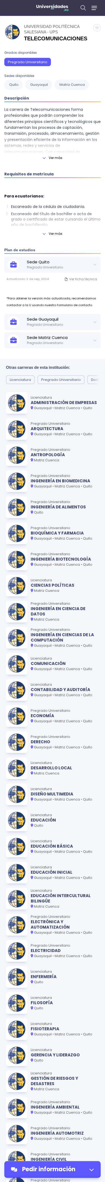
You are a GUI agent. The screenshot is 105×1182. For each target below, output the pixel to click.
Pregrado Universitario (27, 62)
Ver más (55, 157)
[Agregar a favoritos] (97, 27)
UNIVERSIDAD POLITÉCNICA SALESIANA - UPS (51, 29)
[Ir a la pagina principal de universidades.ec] (52, 8)
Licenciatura (20, 379)
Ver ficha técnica (83, 279)
